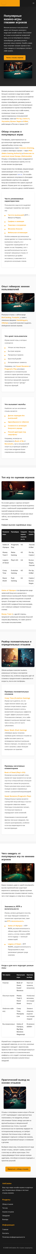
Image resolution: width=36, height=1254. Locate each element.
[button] (33, 3)
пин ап (20, 174)
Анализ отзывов (8, 1212)
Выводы (5, 1219)
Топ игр (5, 1208)
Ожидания (6, 1216)
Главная (5, 1229)
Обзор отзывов (7, 1204)
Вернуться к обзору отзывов (18, 1169)
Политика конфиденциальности (13, 1237)
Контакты (5, 1233)
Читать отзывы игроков (14, 57)
